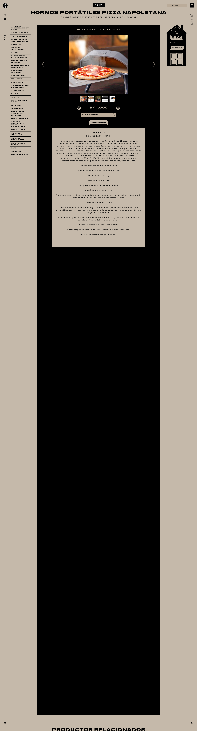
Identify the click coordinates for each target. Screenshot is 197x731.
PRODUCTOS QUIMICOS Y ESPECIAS (17, 113)
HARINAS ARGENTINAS (18, 139)
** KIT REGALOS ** (20, 36)
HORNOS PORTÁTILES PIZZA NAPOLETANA (95, 17)
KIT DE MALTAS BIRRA (19, 101)
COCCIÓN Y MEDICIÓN (17, 71)
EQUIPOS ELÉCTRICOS (17, 48)
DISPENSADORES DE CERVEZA (20, 86)
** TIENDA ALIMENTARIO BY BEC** (20, 28)
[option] (98, 64)
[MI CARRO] (191, 15)
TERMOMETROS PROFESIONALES (19, 40)
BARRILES (16, 44)
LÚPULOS (16, 105)
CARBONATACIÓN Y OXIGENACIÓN (20, 56)
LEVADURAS (17, 108)
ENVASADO (16, 79)
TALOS (14, 93)
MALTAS (15, 97)
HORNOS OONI (128, 17)
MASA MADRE (18, 130)
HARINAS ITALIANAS (16, 134)
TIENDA (99, 5)
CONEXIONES (18, 75)
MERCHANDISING (20, 154)
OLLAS (14, 52)
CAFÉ (13, 148)
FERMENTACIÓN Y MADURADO (20, 66)
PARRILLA (16, 151)
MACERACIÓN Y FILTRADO (19, 61)
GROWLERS (17, 82)
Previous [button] (43, 64)
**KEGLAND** (17, 90)
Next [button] (154, 64)
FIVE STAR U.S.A (19, 118)
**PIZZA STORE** (19, 33)
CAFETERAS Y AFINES (18, 144)
